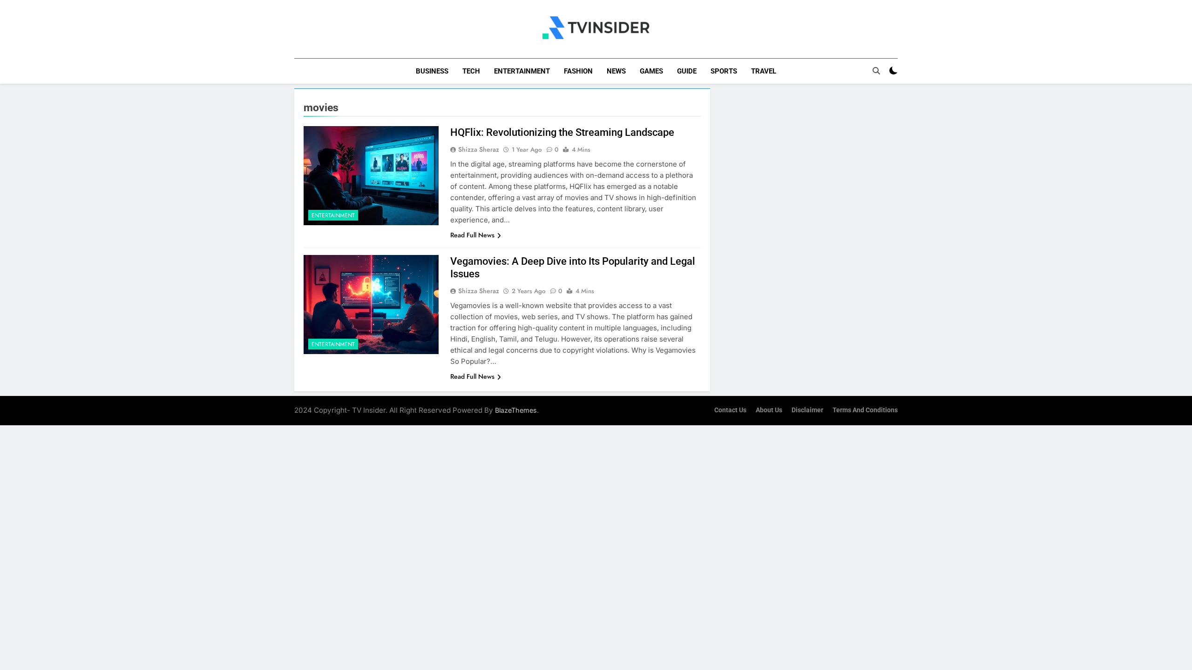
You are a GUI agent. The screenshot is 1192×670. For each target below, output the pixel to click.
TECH (471, 71)
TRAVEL (763, 71)
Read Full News (472, 235)
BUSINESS (432, 71)
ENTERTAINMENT (522, 71)
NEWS (616, 71)
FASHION (578, 71)
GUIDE (687, 71)
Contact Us (730, 410)
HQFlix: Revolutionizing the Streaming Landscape (562, 132)
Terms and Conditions (865, 410)
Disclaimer (807, 410)
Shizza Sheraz (478, 149)
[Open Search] (876, 70)
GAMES (651, 71)
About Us (769, 410)
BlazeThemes (516, 410)
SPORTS (724, 71)
